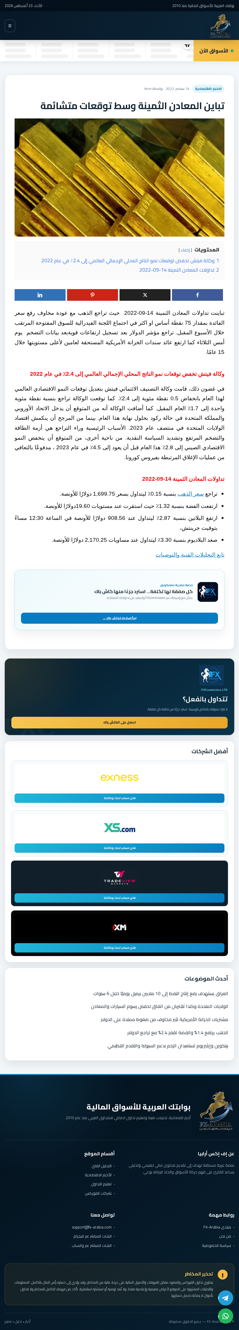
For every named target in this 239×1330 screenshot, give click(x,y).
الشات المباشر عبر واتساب (92, 1245)
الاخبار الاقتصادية (208, 88)
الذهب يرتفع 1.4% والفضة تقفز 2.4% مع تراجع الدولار (177, 1032)
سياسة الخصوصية (216, 1245)
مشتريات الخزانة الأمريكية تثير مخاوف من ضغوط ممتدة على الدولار (164, 1019)
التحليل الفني (102, 1165)
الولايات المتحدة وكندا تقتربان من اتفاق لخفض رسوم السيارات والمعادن (159, 1006)
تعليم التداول (101, 1183)
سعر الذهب (191, 494)
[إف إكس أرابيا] (220, 26)
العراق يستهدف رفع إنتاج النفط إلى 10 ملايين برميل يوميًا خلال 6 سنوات (160, 993)
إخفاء (185, 250)
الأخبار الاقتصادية (98, 1174)
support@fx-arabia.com (92, 1227)
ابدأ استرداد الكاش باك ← (119, 618)
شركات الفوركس (98, 1193)
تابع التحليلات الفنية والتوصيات (190, 555)
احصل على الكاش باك (119, 722)
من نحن (225, 1236)
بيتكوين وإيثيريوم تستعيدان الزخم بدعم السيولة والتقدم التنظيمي (168, 1045)
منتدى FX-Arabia (217, 1227)
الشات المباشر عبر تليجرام (92, 1236)
